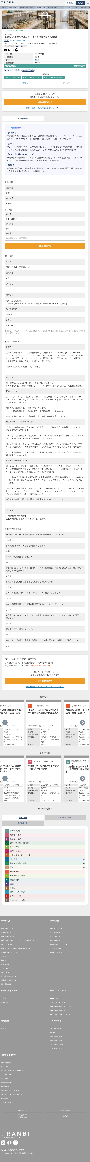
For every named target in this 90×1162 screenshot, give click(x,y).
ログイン (80, 3)
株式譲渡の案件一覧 (8, 976)
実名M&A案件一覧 (8, 936)
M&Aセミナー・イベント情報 (12, 1071)
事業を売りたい (56, 928)
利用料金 (4, 1028)
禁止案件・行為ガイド (58, 1044)
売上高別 (4, 968)
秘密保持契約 (6, 1087)
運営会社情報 (6, 1063)
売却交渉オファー (56, 932)
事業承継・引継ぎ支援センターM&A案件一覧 (17, 940)
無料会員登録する (45, 102)
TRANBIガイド (55, 1028)
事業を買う (13, 7)
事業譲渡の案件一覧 (8, 980)
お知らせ (4, 1067)
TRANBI (3, 7)
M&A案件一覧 (6, 932)
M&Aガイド (54, 1032)
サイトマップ (6, 1102)
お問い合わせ (23, 1110)
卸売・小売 (40, 7)
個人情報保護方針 (7, 1082)
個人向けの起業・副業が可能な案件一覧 (16, 948)
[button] (82, 722)
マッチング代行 (56, 948)
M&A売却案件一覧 (27, 7)
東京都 (67, 7)
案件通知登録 (6, 984)
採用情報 (4, 1098)
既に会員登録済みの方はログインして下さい (45, 108)
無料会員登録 (66, 1110)
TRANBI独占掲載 (13, 70)
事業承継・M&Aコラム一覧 (60, 1014)
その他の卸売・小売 (54, 7)
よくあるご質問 (56, 1048)
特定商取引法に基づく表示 (11, 1090)
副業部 (3, 998)
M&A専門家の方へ (57, 952)
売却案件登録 (55, 936)
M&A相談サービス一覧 (9, 952)
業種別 (3, 956)
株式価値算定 (55, 940)
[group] (43, 722)
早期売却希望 (29, 70)
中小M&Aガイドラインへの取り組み (14, 1094)
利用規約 (4, 1078)
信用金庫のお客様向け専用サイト (22, 1116)
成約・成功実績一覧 (57, 1010)
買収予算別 (5, 972)
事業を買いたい (7, 928)
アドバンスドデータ (57, 1002)
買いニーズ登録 (7, 944)
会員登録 (70, 3)
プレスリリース (7, 1074)
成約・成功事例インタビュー (61, 1006)
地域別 (3, 960)
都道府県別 (5, 964)
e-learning (54, 998)
